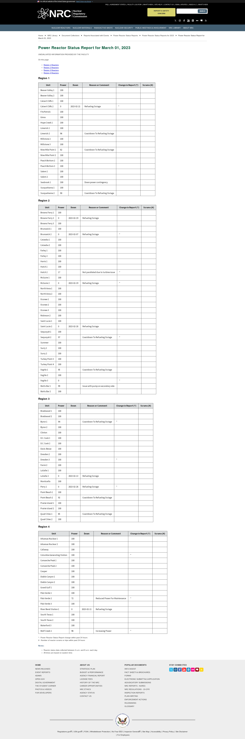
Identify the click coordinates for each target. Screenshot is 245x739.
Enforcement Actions (136, 700)
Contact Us (169, 4)
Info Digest (130, 669)
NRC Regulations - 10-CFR (137, 689)
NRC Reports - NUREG (135, 686)
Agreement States (118, 4)
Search (202, 11)
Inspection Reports (134, 693)
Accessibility (156, 732)
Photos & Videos (43, 689)
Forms (128, 676)
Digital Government (45, 683)
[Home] (51, 13)
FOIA (86, 732)
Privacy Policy (168, 732)
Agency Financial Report (92, 676)
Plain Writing (131, 696)
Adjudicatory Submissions (138, 683)
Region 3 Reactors (51, 70)
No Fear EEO (117, 732)
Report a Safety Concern (161, 12)
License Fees (86, 679)
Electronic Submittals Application (142, 679)
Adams (38, 676)
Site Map (145, 732)
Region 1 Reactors (51, 65)
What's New (148, 4)
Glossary (129, 706)
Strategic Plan (87, 669)
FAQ (106, 4)
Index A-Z (193, 4)
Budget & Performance (91, 672)
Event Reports (42, 672)
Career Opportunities (91, 686)
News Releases (42, 669)
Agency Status (87, 693)
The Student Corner (45, 686)
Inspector (131, 732)
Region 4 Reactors (51, 73)
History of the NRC (89, 683)
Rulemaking (130, 703)
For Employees (123, 735)
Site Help (158, 4)
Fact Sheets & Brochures (137, 672)
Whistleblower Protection (100, 732)
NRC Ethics (85, 689)
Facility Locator (134, 4)
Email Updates (181, 4)
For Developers (43, 693)
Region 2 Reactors (51, 68)
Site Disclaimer (182, 732)
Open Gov (40, 679)
